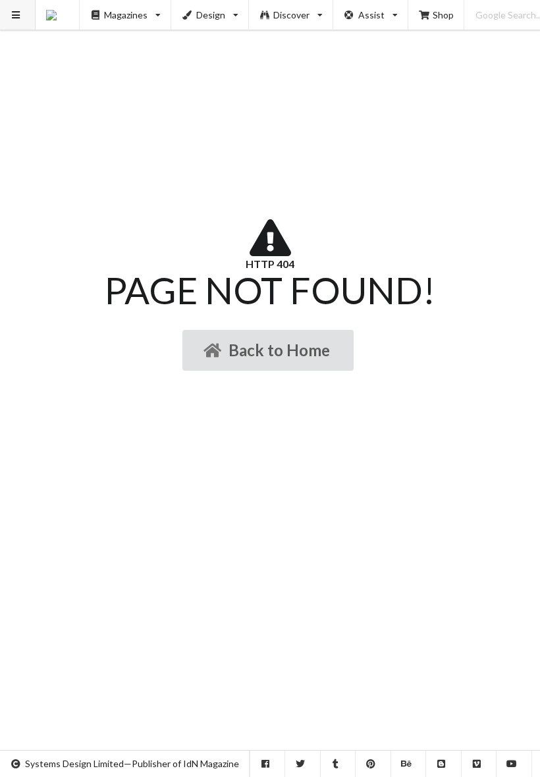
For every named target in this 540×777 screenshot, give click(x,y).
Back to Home (279, 350)
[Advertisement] (270, 92)
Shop (443, 14)
